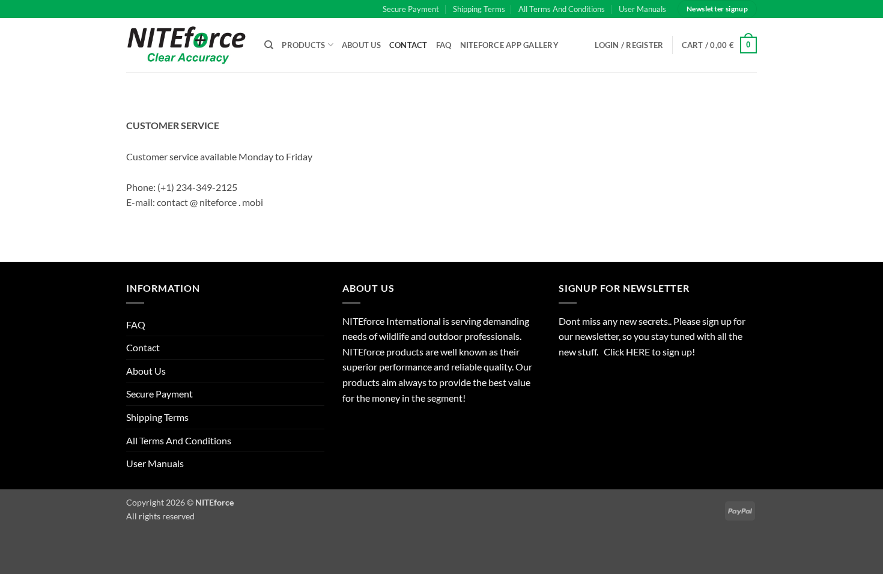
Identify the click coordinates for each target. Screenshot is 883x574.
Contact (408, 45)
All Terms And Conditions (561, 9)
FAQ (444, 45)
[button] (719, 45)
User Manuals (642, 9)
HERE (639, 351)
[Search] (268, 45)
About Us (361, 45)
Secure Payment (411, 9)
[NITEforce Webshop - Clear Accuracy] (186, 45)
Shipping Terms (479, 9)
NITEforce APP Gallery (509, 45)
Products (303, 45)
